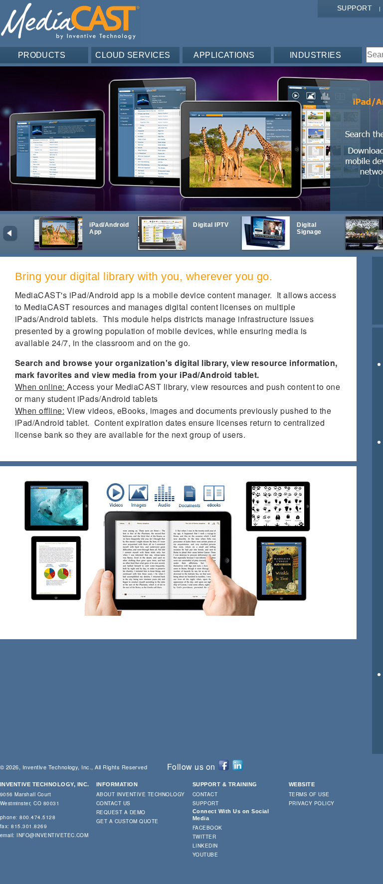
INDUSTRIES (316, 55)
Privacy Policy (312, 803)
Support (354, 8)
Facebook (207, 827)
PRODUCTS (42, 55)
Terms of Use (309, 794)
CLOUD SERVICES (133, 55)
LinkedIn (205, 845)
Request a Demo (121, 812)
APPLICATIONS (224, 55)
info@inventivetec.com (52, 835)
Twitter (204, 836)
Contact (204, 794)
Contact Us (113, 803)
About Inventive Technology (140, 794)
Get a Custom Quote (127, 821)
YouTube (205, 854)
